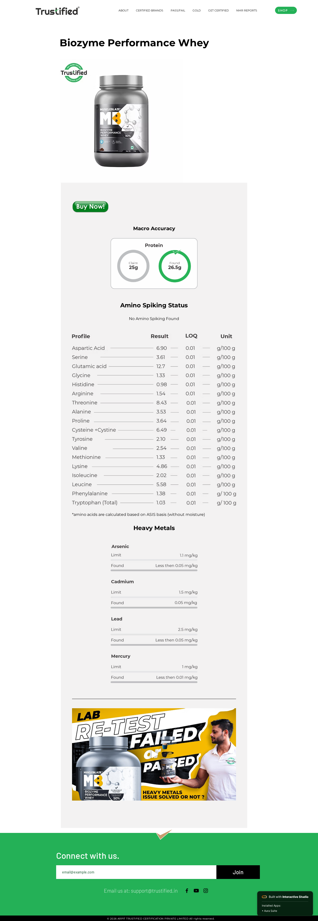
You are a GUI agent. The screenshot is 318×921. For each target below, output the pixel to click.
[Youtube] (196, 891)
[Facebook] (187, 891)
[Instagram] (206, 891)
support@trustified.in (154, 890)
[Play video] (154, 754)
